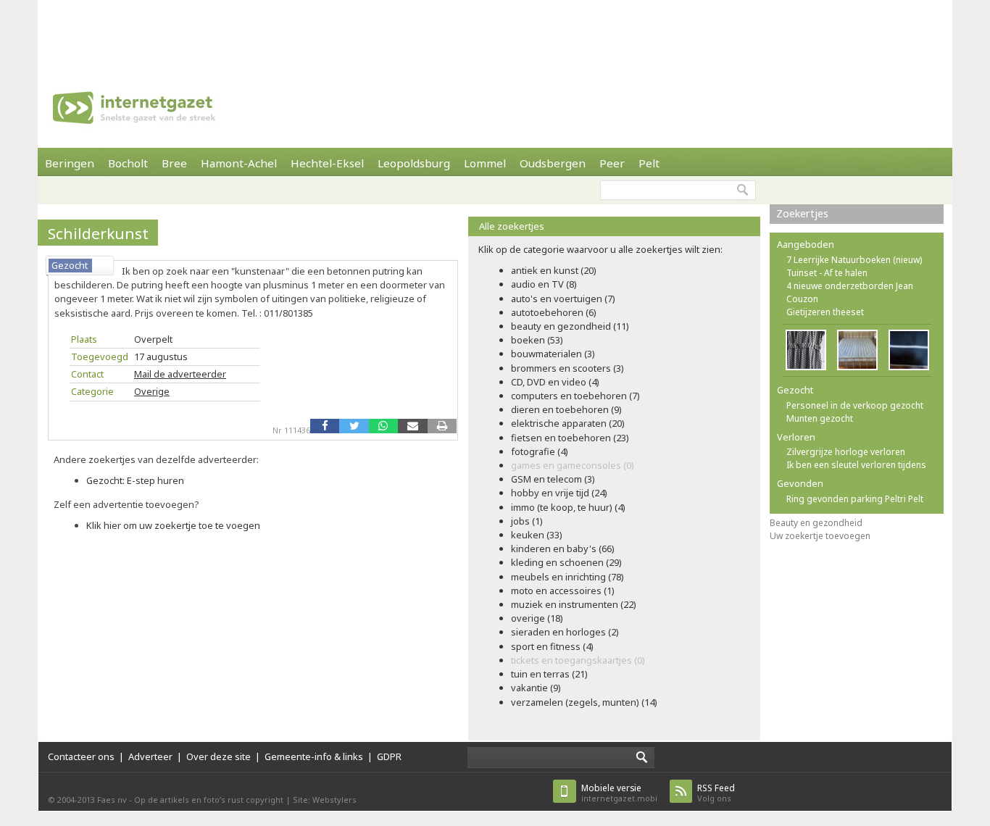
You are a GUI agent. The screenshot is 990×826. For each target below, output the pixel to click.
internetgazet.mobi (619, 793)
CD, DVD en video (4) (555, 381)
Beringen (69, 163)
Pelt (649, 163)
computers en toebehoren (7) (575, 395)
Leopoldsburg (414, 163)
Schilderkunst (98, 233)
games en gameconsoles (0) (572, 465)
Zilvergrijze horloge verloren (845, 452)
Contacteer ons (81, 756)
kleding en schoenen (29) (566, 562)
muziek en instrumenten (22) (573, 604)
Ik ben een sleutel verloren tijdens (856, 465)
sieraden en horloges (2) (565, 631)
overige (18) (537, 618)
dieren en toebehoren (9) (566, 409)
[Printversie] (442, 426)
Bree (174, 163)
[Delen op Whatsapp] (383, 426)
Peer (612, 163)
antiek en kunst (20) (553, 270)
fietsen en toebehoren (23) (570, 437)
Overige (152, 391)
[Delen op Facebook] (324, 426)
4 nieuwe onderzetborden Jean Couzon (849, 292)
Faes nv (112, 799)
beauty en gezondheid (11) (570, 326)
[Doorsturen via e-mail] (412, 426)
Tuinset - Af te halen (827, 273)
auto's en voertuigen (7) (563, 298)
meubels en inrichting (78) (567, 576)
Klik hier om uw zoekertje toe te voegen (173, 525)
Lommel (485, 163)
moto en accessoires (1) (563, 590)
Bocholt (128, 163)
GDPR (389, 756)
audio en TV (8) (544, 284)
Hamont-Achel (239, 163)
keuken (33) (536, 534)
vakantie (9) (536, 687)
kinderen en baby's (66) (563, 548)
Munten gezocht (819, 418)
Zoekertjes (802, 213)
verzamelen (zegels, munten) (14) (584, 702)
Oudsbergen (553, 163)
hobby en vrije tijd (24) (559, 492)
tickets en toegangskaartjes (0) (578, 660)
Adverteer (150, 756)
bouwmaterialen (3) (553, 353)
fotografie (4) (539, 451)
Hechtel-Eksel (327, 163)
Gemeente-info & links (314, 756)
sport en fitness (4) (552, 646)
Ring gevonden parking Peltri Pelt (854, 499)
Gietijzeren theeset (825, 312)
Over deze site (218, 756)
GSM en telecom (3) (553, 478)
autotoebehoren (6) (553, 312)
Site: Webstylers (325, 799)
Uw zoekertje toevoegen (820, 536)
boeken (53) (537, 339)
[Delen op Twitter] (353, 426)
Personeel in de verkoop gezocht (854, 405)
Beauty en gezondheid (816, 523)
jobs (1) (527, 520)
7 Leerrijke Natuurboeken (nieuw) (854, 260)
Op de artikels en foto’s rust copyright (208, 799)
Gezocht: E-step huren (135, 480)
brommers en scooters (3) (567, 368)
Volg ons (716, 793)
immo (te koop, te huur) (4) (568, 507)
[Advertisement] (495, 32)
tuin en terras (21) (549, 673)
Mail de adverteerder (180, 373)
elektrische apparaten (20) (568, 423)
